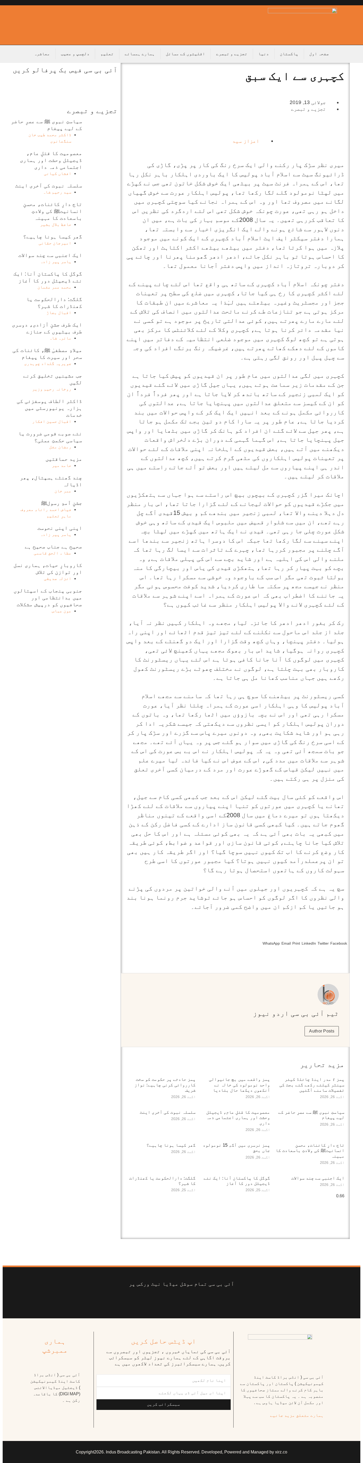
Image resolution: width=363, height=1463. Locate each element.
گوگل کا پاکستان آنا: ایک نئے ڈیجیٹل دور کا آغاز (237, 1181)
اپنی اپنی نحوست (59, 528)
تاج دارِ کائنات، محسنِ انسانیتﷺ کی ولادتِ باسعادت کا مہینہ (310, 1151)
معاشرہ (42, 53)
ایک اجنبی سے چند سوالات (317, 1178)
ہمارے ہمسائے (140, 53)
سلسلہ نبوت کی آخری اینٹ (168, 1112)
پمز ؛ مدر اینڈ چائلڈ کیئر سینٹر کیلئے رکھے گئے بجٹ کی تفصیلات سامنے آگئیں (311, 1085)
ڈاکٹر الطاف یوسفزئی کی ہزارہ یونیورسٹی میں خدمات (49, 408)
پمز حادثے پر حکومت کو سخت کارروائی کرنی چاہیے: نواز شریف (165, 1085)
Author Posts (321, 1031)
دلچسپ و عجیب (75, 53)
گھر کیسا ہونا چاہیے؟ (171, 1145)
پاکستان (289, 53)
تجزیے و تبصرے (231, 53)
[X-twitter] (205, 1300)
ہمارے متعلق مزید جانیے (297, 1415)
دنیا (263, 53)
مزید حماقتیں (63, 459)
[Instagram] (141, 1300)
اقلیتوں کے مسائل (185, 53)
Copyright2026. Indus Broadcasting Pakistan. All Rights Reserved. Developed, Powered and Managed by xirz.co (181, 1452)
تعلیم (107, 53)
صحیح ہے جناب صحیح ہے (53, 546)
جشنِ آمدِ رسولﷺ (61, 503)
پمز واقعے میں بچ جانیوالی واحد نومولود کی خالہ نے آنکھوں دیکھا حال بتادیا (239, 1085)
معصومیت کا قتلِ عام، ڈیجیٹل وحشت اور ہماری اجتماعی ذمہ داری (238, 1118)
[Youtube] (189, 1300)
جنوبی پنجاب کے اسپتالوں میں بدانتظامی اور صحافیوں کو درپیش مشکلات (48, 597)
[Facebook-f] (221, 1300)
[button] (338, 939)
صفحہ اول (319, 53)
